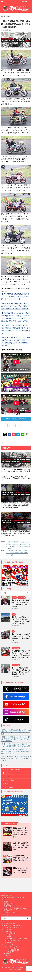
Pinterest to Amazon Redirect (14, 897)
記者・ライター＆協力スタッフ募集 (15, 909)
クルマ (7, 777)
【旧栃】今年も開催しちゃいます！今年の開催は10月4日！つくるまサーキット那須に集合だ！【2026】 (15, 739)
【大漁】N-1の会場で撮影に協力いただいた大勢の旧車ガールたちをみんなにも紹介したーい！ (16, 732)
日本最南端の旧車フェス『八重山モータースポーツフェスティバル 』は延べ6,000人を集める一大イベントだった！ (15, 751)
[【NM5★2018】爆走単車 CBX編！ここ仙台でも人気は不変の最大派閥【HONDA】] (18, 434)
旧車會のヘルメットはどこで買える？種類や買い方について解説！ (20, 870)
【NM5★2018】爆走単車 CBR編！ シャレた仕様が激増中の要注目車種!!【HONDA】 (18, 553)
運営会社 (7, 901)
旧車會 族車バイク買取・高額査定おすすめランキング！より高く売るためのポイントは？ (20, 832)
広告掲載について (9, 905)
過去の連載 (9, 787)
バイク (7, 773)
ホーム (6, 899)
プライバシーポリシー (11, 913)
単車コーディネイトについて (13, 907)
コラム (7, 784)
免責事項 (7, 911)
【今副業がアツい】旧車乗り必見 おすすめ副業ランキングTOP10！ (20, 858)
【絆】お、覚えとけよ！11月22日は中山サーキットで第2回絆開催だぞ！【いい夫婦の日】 (16, 745)
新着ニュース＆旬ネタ (13, 769)
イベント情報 (9, 780)
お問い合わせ (8, 903)
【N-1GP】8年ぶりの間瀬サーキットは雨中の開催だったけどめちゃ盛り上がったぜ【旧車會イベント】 (16, 758)
